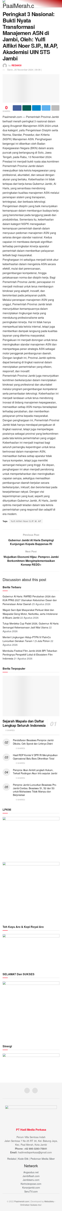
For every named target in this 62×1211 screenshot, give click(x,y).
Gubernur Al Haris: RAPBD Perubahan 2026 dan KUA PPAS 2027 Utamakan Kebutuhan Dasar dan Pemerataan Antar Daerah (30, 600)
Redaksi (11, 1158)
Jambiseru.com (31, 1179)
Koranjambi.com (31, 1187)
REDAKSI (17, 65)
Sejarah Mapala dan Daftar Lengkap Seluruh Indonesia (24, 723)
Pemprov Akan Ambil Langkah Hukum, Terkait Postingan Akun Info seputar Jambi (35, 771)
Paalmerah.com (21, 1201)
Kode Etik (23, 1158)
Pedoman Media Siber (42, 1158)
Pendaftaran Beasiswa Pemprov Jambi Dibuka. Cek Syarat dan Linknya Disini (33, 741)
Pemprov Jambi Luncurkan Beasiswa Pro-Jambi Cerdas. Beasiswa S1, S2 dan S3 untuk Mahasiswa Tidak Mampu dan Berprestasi (35, 790)
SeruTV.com (31, 1191)
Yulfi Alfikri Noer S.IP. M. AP (26, 521)
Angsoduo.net (31, 1172)
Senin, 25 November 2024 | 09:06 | (24, 69)
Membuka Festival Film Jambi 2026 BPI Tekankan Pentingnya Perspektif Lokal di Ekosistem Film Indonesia (30, 654)
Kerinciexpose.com (31, 1183)
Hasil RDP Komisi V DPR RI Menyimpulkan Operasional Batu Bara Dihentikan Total (35, 756)
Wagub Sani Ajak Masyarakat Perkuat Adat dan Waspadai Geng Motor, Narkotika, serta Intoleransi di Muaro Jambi (30, 613)
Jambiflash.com (31, 1176)
